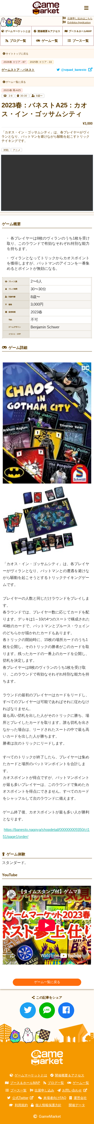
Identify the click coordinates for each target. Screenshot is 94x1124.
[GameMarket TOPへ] (47, 1057)
